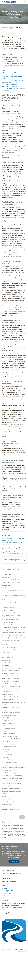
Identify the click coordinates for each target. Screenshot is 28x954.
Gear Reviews (5, 665)
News (3, 600)
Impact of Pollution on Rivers (9, 676)
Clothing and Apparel (7, 610)
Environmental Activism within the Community (11, 643)
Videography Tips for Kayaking (10, 802)
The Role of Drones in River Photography (12, 783)
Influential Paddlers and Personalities (12, 684)
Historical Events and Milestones (10, 671)
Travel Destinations (7, 796)
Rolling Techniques (7, 752)
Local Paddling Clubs (7, 705)
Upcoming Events (6, 799)
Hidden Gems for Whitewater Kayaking (12, 668)
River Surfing (5, 749)
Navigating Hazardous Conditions (11, 712)
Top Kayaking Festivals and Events (11, 786)
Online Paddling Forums (8, 718)
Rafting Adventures (7, 731)
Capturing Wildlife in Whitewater (11, 607)
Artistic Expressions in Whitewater (11, 582)
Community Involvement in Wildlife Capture (13, 65)
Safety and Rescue (7, 754)
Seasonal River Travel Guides (9, 765)
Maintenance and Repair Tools (10, 707)
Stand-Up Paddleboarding (9, 773)
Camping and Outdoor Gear (9, 602)
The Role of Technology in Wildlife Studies (13, 61)
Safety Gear (5, 757)
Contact (6, 895)
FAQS (3, 71)
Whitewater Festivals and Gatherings (12, 809)
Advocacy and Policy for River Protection (13, 580)
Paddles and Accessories (8, 723)
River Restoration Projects (9, 747)
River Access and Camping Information (12, 739)
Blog (5, 913)
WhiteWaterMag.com (18, 949)
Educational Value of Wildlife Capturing (12, 57)
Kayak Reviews (6, 692)
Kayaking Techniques (7, 699)
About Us (6, 892)
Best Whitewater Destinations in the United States (13, 596)
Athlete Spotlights (7, 585)
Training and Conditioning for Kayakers (12, 791)
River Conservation (7, 741)
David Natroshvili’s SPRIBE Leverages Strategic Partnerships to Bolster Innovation (13, 832)
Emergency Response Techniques (11, 640)
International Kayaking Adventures (11, 686)
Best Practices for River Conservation (12, 593)
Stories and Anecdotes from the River (12, 775)
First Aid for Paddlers (7, 657)
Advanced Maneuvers (7, 572)
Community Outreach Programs (10, 619)
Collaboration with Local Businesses (11, 613)
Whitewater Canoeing (7, 804)
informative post (14, 156)
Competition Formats (7, 622)
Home (5, 888)
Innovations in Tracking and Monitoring (13, 63)
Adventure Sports (6, 577)
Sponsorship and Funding (8, 770)
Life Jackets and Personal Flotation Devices (13, 702)
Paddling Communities (8, 726)
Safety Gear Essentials (8, 760)
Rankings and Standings (8, 733)
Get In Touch (14, 862)
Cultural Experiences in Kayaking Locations (13, 627)
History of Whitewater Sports (10, 673)
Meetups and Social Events (9, 710)
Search (3, 813)
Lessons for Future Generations (11, 59)
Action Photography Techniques (10, 569)
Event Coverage (6, 652)
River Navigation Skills (8, 744)
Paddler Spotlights (7, 720)
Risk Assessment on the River (9, 736)
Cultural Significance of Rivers (10, 630)
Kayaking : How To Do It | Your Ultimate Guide (13, 834)
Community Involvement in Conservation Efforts (12, 616)
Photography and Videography (14, 547)
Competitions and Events (8, 625)
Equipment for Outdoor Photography (11, 650)
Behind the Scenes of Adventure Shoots (12, 590)
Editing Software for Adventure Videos (12, 635)
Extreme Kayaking (6, 655)
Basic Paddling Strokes (8, 588)
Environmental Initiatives (8, 647)
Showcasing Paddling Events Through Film (12, 548)
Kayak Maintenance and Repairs (10, 689)
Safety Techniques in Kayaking (10, 762)
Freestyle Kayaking (7, 660)
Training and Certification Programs (11, 788)
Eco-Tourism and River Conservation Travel (13, 632)
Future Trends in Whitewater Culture (11, 663)
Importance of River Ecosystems (10, 678)
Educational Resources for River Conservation (14, 638)
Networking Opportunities (9, 715)
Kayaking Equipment (7, 694)
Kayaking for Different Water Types (11, 697)
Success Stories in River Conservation (12, 778)
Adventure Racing (6, 574)
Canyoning (4, 605)
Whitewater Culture (7, 807)
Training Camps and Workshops (10, 794)
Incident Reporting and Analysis (10, 681)
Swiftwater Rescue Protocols (9, 781)
